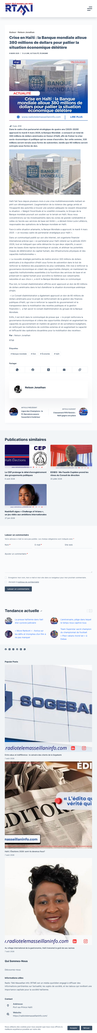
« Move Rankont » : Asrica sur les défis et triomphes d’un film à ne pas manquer (30, 634)
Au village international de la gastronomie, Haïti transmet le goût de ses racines (40, 948)
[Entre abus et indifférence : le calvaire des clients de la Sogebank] (48, 708)
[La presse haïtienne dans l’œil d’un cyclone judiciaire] (8, 621)
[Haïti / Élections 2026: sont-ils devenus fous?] (48, 804)
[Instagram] (13, 649)
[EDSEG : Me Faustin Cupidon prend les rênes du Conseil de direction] (71, 456)
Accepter (73, 1028)
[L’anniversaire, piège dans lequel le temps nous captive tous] (54, 621)
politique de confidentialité (28, 582)
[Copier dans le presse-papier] (80, 370)
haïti (56, 354)
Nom (7, 545)
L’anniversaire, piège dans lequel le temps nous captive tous (75, 621)
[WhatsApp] (17, 370)
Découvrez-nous (13, 969)
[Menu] (89, 8)
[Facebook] (33, 370)
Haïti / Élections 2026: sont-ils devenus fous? (25, 851)
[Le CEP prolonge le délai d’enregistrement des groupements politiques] (26, 456)
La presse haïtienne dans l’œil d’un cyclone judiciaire (29, 621)
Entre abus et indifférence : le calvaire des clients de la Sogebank (33, 755)
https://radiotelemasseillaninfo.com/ (30, 1015)
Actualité (34, 53)
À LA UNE (25, 53)
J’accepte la (23, 582)
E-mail (38, 545)
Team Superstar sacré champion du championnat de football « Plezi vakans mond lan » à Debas (75, 634)
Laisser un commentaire (18, 589)
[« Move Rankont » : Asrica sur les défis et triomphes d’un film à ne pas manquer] (8, 634)
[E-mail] (64, 370)
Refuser (86, 1028)
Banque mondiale (19, 354)
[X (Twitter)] (48, 370)
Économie (44, 53)
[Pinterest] (17, 649)
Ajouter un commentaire (16, 554)
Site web (69, 545)
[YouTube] (21, 649)
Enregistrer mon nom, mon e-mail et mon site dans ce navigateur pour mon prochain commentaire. (47, 578)
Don (33, 354)
